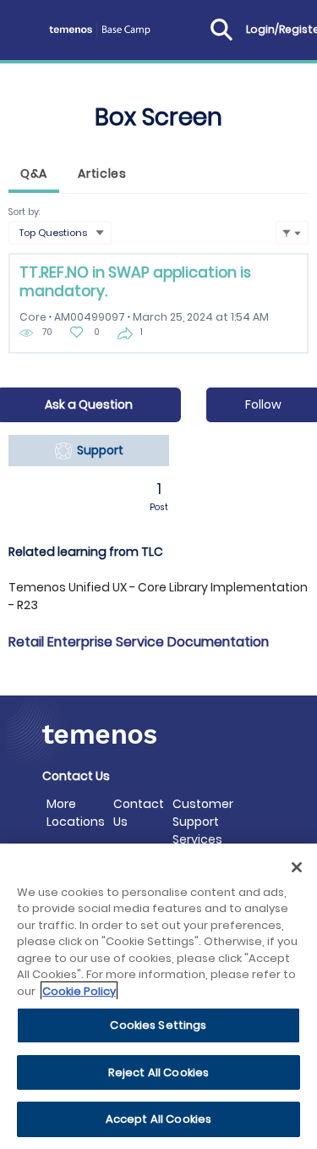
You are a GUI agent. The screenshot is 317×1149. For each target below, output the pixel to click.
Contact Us (138, 812)
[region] (158, 996)
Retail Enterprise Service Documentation (138, 641)
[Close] (296, 867)
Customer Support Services (202, 821)
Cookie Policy (79, 991)
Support (97, 450)
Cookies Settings (158, 1025)
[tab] (33, 175)
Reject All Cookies (158, 1072)
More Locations (75, 812)
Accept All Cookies (158, 1119)
